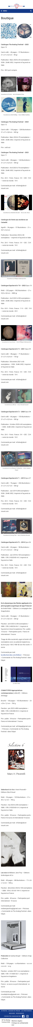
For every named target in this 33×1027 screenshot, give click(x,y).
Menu (5, 11)
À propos (4, 1011)
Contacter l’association (12, 1016)
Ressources (20, 1013)
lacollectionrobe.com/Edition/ (11, 655)
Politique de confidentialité (20, 1023)
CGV (13, 1025)
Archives (12, 1013)
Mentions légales (17, 1021)
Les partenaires (26, 1011)
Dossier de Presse (14, 1011)
